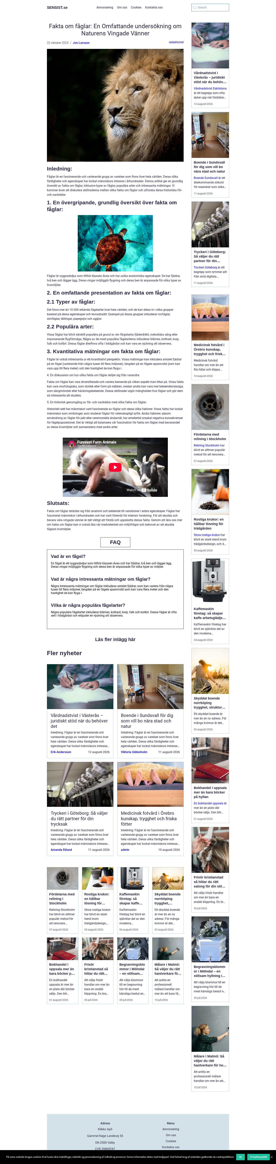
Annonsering (105, 7)
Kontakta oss (154, 7)
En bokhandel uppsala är (210, 803)
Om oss (122, 7)
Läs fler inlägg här (115, 639)
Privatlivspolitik (258, 1157)
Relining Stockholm (206, 445)
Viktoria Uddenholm (134, 752)
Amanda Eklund (61, 850)
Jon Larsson (81, 43)
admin (125, 850)
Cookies (136, 7)
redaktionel (176, 42)
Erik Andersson (61, 752)
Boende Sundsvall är (207, 178)
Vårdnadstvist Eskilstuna (210, 88)
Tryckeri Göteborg (205, 267)
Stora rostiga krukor (207, 535)
